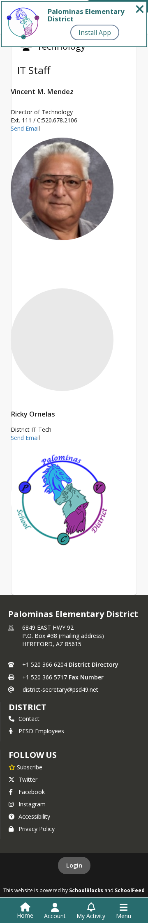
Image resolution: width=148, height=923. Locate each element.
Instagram (32, 804)
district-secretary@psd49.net (60, 689)
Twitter (27, 779)
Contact (28, 719)
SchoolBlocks (86, 890)
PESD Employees (41, 731)
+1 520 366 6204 (44, 664)
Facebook (31, 792)
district (27, 707)
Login (74, 865)
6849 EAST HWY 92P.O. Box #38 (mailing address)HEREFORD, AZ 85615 (63, 636)
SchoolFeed (130, 890)
